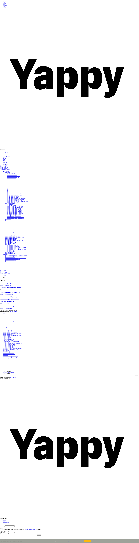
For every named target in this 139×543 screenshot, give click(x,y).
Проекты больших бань (11, 178)
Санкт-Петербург (6, 152)
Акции (4, 6)
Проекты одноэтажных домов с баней (14, 191)
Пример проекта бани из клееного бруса (14, 246)
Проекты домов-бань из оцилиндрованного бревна (16, 198)
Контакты (4, 7)
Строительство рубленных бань (8, 334)
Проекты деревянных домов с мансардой (14, 211)
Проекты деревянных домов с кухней (14, 209)
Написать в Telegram (4, 167)
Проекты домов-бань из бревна (13, 192)
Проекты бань (5, 323)
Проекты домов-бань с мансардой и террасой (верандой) (17, 201)
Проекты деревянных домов (8, 325)
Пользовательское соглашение (8, 372)
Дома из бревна (10, 204)
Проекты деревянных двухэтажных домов (15, 206)
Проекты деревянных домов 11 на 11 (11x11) (15, 213)
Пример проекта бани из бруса (12, 245)
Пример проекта (6, 350)
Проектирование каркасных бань (9, 354)
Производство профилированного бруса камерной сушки (13, 357)
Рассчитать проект (3, 165)
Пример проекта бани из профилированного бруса (16, 247)
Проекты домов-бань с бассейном (13, 190)
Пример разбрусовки (11, 250)
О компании (5, 5)
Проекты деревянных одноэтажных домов (15, 207)
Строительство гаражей (7, 336)
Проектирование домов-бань (8, 352)
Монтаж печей (5, 368)
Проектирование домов (7, 351)
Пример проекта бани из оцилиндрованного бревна (16, 249)
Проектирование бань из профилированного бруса (12, 348)
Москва (4, 151)
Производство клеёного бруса (8, 360)
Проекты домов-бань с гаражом (13, 188)
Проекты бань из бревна (11, 174)
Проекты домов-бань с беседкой (13, 196)
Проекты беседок (6, 327)
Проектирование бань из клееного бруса (10, 349)
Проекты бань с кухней (11, 184)
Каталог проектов (6, 322)
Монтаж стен (5, 367)
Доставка (4, 520)
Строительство (5, 328)
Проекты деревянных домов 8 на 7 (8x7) (14, 214)
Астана (4, 159)
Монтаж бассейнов (6, 369)
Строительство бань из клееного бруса (10, 332)
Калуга (4, 160)
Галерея (4, 1)
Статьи (4, 2)
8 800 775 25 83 (3, 166)
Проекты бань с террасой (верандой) (14, 176)
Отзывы (4, 3)
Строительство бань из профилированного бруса (12, 333)
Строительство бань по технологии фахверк (11, 341)
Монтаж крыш (5, 364)
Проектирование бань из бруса (8, 346)
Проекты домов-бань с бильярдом (13, 202)
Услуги (4, 362)
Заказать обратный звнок (6, 321)
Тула (3, 161)
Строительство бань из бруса (8, 331)
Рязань (4, 153)
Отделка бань (5, 365)
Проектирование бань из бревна (9, 345)
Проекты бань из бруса (11, 173)
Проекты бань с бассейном (12, 175)
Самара (4, 155)
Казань (4, 157)
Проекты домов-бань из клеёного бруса (14, 195)
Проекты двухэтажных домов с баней (14, 193)
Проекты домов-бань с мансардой (13, 194)
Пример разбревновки (11, 251)
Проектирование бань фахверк (8, 353)
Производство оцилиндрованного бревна (10, 356)
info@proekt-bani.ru (14, 321)
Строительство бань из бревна (8, 330)
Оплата (4, 521)
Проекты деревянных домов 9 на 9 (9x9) (14, 212)
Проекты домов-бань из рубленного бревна (15, 200)
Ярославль (5, 158)
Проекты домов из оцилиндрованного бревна (15, 217)
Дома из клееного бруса (11, 205)
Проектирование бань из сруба (8, 347)
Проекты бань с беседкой (11, 179)
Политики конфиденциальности (31, 529)
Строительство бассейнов (7, 338)
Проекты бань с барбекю (11, 186)
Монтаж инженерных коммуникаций (9, 366)
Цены (4, 4)
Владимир (4, 154)
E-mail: (1, 528)
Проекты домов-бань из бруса (12, 189)
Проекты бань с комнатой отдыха (13, 177)
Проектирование (6, 342)
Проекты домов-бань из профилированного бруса (16, 199)
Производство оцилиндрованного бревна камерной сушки (13, 361)
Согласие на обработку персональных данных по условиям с (19, 529)
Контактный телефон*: (4, 527)
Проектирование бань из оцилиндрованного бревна (12, 343)
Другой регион (5, 162)
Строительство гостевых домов (8, 329)
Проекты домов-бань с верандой (13, 197)
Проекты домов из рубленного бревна (14, 216)
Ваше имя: (2, 532)
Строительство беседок (7, 337)
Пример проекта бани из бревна (13, 248)
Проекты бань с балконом (12, 183)
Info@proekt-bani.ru (13, 311)
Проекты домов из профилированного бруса (15, 218)
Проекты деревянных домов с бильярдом (14, 210)
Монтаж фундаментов (7, 363)
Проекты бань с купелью (11, 185)
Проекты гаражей (6, 326)
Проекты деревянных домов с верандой (14, 208)
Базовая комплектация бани (8, 340)
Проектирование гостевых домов (9, 344)
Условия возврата (6, 522)
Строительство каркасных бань (8, 339)
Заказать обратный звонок (5, 169)
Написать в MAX (3, 168)
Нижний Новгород (6, 156)
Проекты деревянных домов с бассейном (14, 215)
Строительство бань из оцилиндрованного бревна (12, 335)
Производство (5, 355)
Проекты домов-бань (6, 324)
